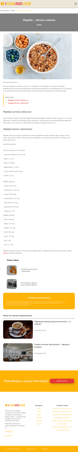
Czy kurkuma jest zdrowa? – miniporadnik (29, 270)
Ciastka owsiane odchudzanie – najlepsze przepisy (52, 345)
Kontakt (8, 435)
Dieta (13, 10)
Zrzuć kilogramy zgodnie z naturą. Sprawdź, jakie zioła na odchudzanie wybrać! (29, 284)
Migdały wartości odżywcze (18, 100)
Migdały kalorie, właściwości (18, 103)
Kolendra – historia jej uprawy (62, 409)
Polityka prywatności (13, 449)
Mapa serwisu (31, 449)
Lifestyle (39, 421)
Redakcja (9, 431)
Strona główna (5, 10)
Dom (39, 412)
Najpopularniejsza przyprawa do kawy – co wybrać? (52, 322)
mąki (5, 253)
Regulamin (45, 449)
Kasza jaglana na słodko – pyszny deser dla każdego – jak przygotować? (62, 421)
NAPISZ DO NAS (62, 381)
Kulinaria (39, 418)
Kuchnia (39, 415)
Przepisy (39, 424)
